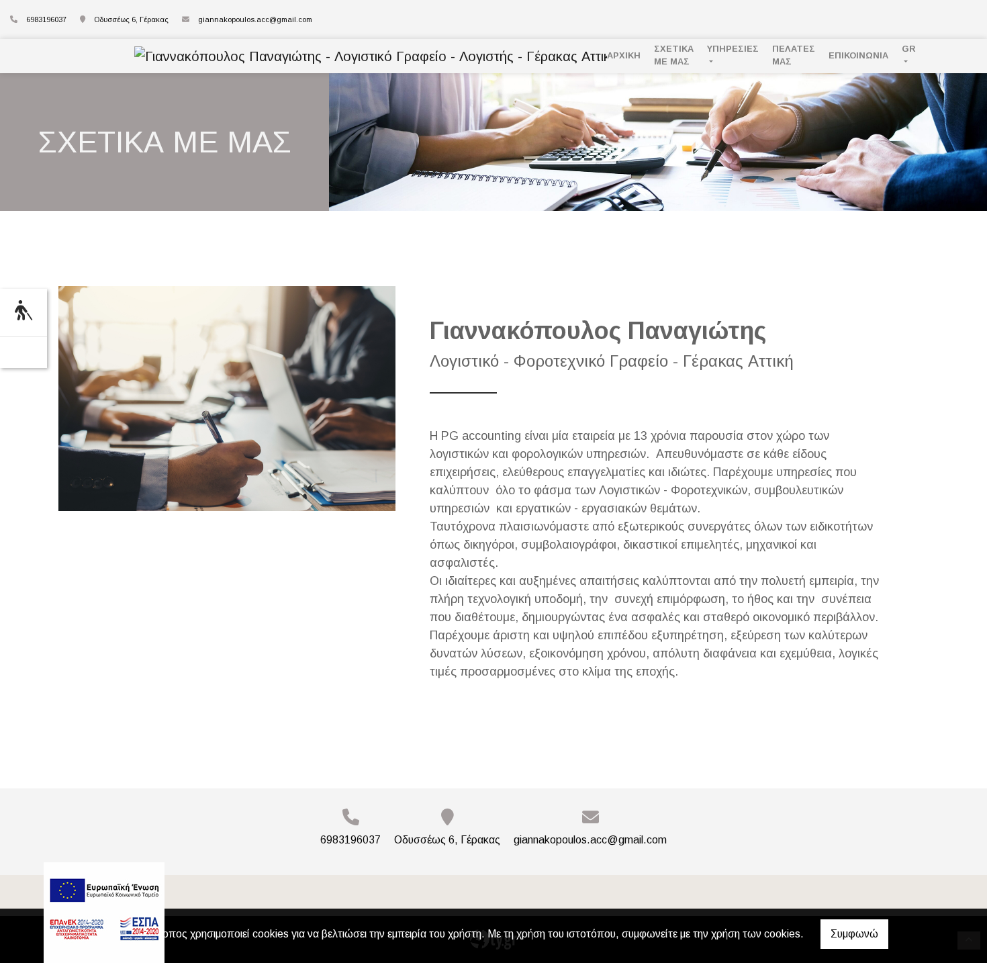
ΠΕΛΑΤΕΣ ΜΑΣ (793, 55)
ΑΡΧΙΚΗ (624, 55)
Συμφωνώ (854, 933)
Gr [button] (909, 49)
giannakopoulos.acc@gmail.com (255, 19)
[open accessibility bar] (23, 310)
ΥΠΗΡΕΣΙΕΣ (733, 49)
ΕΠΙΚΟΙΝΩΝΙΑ (858, 55)
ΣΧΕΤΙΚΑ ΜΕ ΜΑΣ (674, 55)
